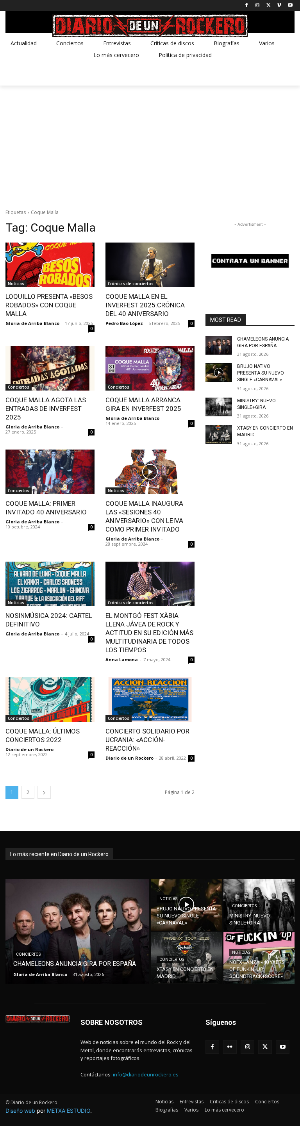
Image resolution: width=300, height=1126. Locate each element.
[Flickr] (230, 1047)
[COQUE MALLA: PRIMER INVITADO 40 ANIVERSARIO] (50, 472)
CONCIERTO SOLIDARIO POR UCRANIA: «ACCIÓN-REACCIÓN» (147, 739)
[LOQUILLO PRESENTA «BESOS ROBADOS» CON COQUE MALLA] (50, 265)
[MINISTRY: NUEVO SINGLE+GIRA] (218, 407)
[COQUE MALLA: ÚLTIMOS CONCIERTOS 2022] (50, 699)
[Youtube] (290, 5)
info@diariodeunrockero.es (146, 1074)
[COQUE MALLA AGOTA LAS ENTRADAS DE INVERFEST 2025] (50, 368)
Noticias (16, 283)
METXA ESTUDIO (68, 1110)
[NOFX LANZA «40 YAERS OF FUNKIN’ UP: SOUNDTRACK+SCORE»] (259, 958)
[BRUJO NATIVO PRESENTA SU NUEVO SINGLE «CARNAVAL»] (218, 372)
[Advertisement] (150, 144)
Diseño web (20, 1110)
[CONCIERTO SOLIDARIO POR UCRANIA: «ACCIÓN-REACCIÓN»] (150, 699)
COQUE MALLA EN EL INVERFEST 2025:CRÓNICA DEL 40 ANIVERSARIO (145, 305)
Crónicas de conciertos (131, 283)
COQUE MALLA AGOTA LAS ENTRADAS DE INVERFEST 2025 (45, 408)
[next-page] (44, 792)
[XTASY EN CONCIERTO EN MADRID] (218, 434)
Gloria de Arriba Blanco (32, 323)
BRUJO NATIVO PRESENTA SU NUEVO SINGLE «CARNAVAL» (260, 373)
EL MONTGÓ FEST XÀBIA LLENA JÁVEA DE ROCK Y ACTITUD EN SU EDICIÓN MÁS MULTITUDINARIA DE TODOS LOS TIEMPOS (149, 633)
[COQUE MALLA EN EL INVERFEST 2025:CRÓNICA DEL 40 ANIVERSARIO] (150, 265)
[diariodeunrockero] (150, 25)
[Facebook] (246, 5)
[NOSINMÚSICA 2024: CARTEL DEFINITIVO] (50, 584)
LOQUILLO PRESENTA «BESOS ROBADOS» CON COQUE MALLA (49, 305)
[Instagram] (257, 5)
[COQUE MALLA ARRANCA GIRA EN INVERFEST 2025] (150, 368)
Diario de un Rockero (29, 749)
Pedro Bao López (124, 323)
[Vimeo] (279, 5)
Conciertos (18, 387)
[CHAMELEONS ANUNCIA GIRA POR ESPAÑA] (218, 345)
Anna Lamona (121, 659)
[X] (268, 5)
